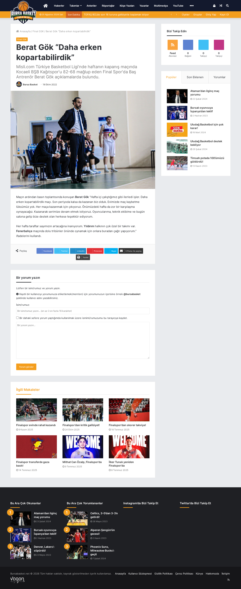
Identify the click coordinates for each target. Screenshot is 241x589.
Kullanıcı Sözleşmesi (140, 573)
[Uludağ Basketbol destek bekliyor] (177, 146)
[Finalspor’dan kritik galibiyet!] (83, 409)
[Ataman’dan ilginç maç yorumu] (177, 96)
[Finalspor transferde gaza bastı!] (36, 446)
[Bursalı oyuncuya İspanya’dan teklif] (177, 113)
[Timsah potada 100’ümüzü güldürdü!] (177, 163)
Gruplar (197, 14)
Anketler (92, 5)
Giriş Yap (211, 14)
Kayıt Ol (224, 14)
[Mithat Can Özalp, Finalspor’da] (83, 446)
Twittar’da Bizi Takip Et (195, 503)
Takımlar (74, 5)
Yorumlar (220, 77)
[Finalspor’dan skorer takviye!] (129, 409)
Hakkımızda (212, 573)
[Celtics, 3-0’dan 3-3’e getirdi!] (77, 518)
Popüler (171, 77)
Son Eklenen (195, 77)
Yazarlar (144, 5)
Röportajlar (108, 5)
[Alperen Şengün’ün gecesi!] (77, 535)
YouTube (178, 5)
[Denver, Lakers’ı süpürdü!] (20, 552)
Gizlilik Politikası (163, 573)
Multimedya (161, 5)
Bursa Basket (30, 84)
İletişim (226, 573)
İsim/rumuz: (23, 304)
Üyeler (186, 14)
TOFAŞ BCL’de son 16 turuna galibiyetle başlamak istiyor (116, 14)
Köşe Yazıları (127, 5)
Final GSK (38, 31)
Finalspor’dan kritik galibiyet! (81, 425)
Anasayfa (25, 31)
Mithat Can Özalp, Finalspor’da (82, 462)
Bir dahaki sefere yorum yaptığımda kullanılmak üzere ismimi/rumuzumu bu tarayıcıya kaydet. (73, 317)
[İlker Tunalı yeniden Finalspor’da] (129, 446)
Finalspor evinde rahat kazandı (36, 425)
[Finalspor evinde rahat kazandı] (36, 409)
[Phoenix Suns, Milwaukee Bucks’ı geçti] (77, 552)
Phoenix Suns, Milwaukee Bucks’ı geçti (102, 550)
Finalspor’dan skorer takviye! (127, 425)
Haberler (59, 5)
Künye (199, 573)
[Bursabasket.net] (23, 12)
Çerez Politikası (184, 573)
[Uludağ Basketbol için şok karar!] (177, 130)
